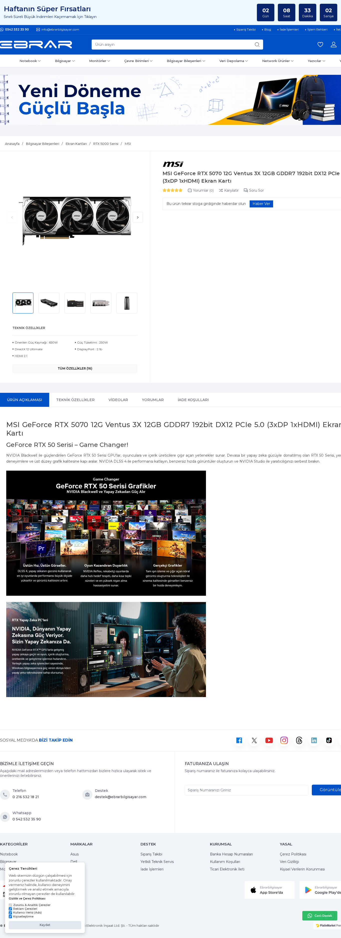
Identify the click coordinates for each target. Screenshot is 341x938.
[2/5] (166, 190)
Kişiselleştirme (23, 916)
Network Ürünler (276, 61)
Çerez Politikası (293, 854)
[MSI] (173, 164)
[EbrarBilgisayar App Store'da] (269, 889)
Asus (74, 854)
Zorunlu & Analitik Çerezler (31, 905)
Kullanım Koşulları (225, 861)
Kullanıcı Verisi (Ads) (27, 912)
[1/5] (165, 190)
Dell (73, 861)
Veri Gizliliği (289, 861)
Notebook (28, 61)
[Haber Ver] (261, 203)
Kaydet (45, 925)
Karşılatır (231, 190)
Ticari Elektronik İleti (227, 869)
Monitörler (97, 61)
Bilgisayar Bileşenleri (184, 61)
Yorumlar (203, 190)
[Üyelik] (334, 44)
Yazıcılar (314, 61)
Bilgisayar (63, 61)
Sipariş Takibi (151, 854)
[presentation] (12, 217)
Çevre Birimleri (136, 61)
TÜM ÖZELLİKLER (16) (75, 368)
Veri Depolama (231, 61)
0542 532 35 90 (17, 29)
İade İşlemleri (152, 869)
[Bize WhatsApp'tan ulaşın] (6, 817)
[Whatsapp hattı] (319, 915)
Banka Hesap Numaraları (231, 854)
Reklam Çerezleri (25, 908)
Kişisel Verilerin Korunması (302, 869)
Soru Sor (256, 190)
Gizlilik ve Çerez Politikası (27, 898)
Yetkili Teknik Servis (157, 861)
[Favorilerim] (320, 45)
